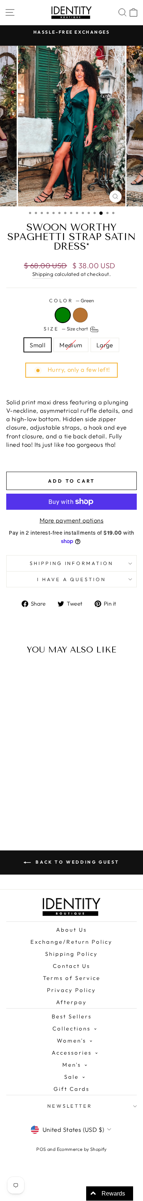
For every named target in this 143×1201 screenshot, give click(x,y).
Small (37, 345)
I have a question (71, 579)
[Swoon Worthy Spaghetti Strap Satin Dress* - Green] (27, 798)
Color (71, 300)
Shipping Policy (71, 953)
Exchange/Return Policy (71, 941)
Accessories (72, 1052)
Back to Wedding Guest (77, 862)
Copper (80, 315)
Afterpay (71, 1002)
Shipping (42, 274)
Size (66, 329)
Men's (71, 1064)
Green (62, 315)
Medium (70, 345)
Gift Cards (71, 1088)
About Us (71, 929)
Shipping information (72, 563)
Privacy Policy (71, 990)
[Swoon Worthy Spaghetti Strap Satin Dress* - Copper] (35, 798)
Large (104, 345)
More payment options (71, 520)
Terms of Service (71, 977)
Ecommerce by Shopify (82, 1149)
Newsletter (69, 1106)
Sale (71, 1076)
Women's (71, 1040)
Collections (71, 1028)
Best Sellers (72, 1016)
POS (41, 1149)
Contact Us (71, 965)
